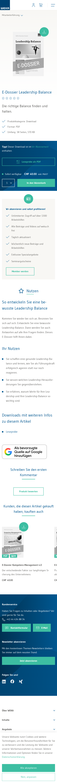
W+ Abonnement (40, 146)
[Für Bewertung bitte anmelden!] (10, 98)
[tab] (28, 290)
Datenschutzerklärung (13, 756)
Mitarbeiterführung (11, 15)
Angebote (7, 729)
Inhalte (5, 719)
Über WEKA (8, 710)
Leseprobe (11, 431)
